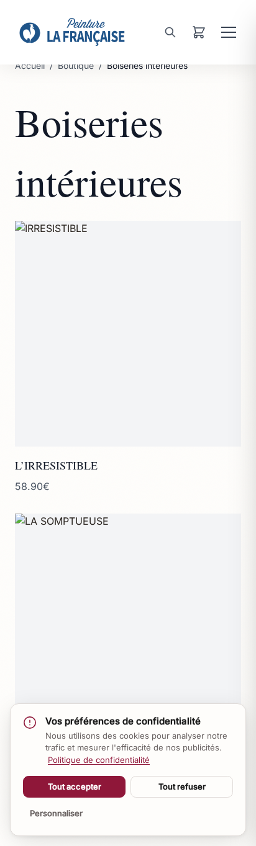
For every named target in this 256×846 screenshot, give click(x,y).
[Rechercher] (170, 32)
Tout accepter (74, 786)
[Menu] (228, 32)
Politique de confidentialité (99, 760)
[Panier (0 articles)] (198, 32)
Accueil (30, 65)
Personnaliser (56, 813)
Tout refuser (182, 786)
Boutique (76, 65)
